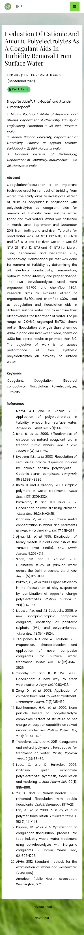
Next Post (42, 918)
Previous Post (42, 907)
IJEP (18, 6)
